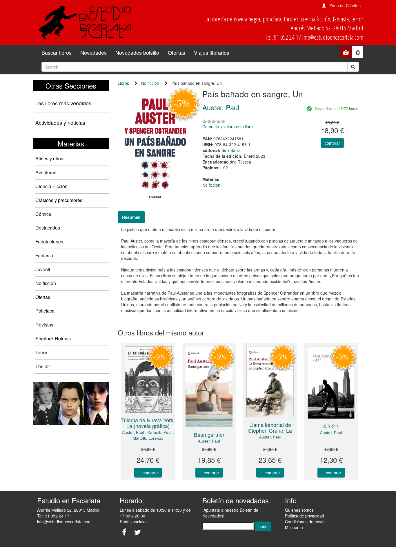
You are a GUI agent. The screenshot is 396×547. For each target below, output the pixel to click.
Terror (41, 352)
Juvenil (42, 269)
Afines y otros (49, 158)
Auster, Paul (133, 432)
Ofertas (176, 52)
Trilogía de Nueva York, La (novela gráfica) (148, 422)
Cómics (43, 214)
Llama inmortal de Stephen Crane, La (270, 427)
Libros (123, 83)
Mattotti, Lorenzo (148, 438)
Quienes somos (299, 510)
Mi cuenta (294, 527)
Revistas (44, 324)
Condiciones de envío (305, 521)
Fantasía (44, 255)
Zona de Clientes (345, 5)
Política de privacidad (304, 516)
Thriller (42, 366)
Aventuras (45, 172)
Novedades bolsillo (137, 52)
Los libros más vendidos (63, 103)
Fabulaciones (49, 241)
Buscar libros (56, 52)
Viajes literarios (211, 52)
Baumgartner (209, 434)
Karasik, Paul (160, 432)
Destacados (47, 227)
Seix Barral (231, 150)
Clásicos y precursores (58, 200)
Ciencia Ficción (51, 186)
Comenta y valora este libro (227, 126)
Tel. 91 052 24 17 (53, 516)
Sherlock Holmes (53, 338)
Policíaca (45, 310)
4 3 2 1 (331, 426)
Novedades (93, 52)
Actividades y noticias (60, 122)
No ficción (45, 283)
